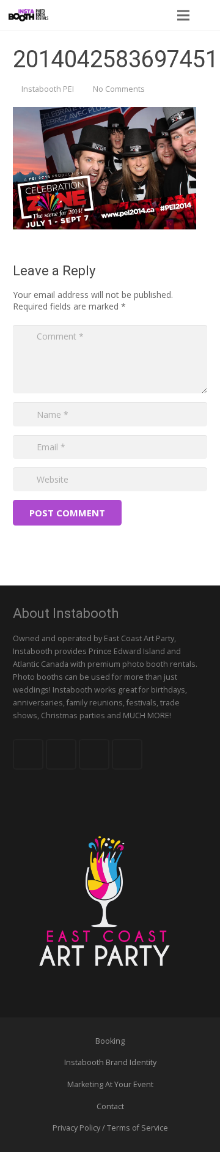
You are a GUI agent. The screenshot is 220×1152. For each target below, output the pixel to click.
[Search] (207, 15)
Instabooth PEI (47, 89)
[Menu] (183, 15)
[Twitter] (61, 754)
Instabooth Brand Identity (110, 1062)
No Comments (119, 89)
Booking (110, 1041)
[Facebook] (28, 754)
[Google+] (94, 754)
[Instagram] (127, 754)
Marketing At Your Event (110, 1084)
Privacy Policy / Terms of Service (110, 1128)
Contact (110, 1106)
